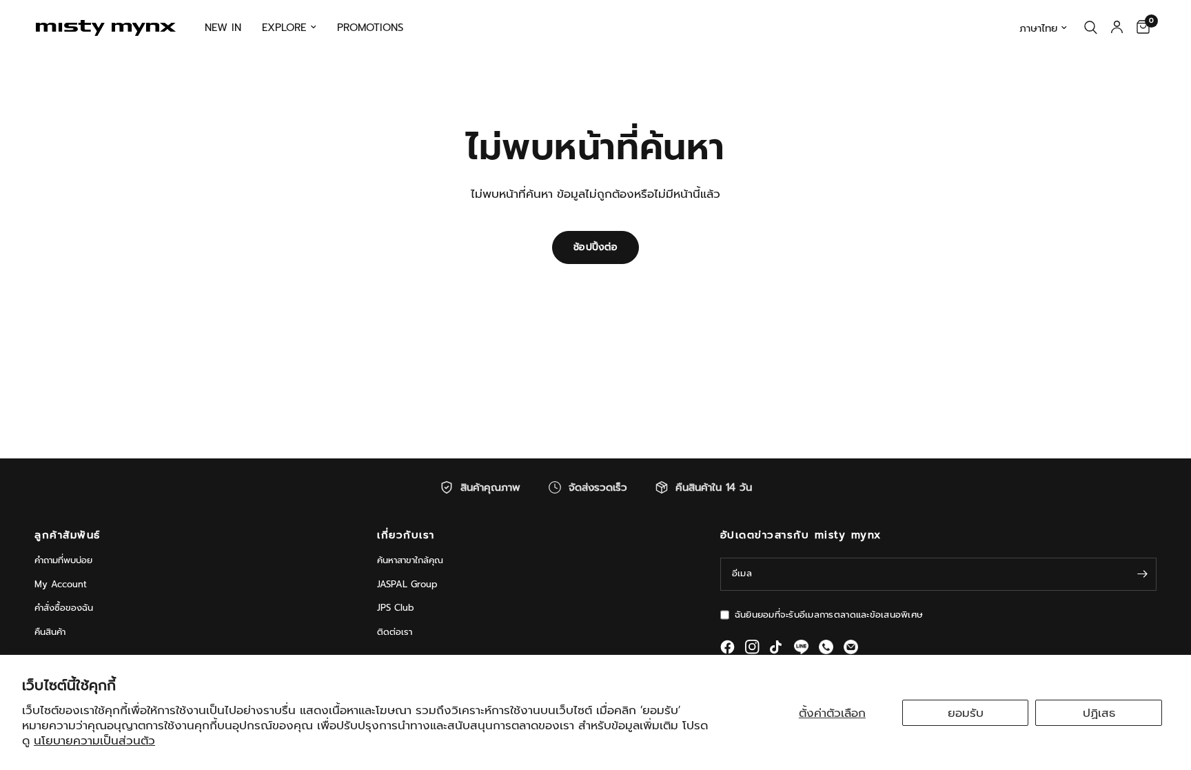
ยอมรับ (966, 713)
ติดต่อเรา (394, 631)
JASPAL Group (407, 584)
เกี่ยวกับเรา (406, 535)
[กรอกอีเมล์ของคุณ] (1143, 574)
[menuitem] (223, 27)
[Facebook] (727, 647)
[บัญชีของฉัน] (1117, 27)
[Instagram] (752, 647)
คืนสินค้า (49, 631)
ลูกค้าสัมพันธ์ (67, 535)
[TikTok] (777, 647)
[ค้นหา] (1090, 27)
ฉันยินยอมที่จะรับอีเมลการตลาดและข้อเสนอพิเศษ (829, 614)
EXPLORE (284, 27)
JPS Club (395, 607)
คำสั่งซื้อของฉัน (63, 607)
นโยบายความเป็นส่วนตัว (94, 740)
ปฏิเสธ (1099, 713)
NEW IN (223, 27)
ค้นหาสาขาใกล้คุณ (410, 560)
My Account (60, 584)
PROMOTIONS (370, 27)
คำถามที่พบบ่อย (63, 560)
